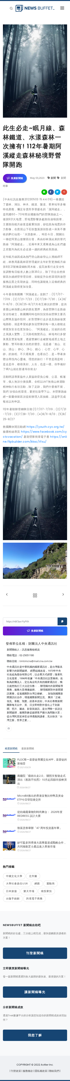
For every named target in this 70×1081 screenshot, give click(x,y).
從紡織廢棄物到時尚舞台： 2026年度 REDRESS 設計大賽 (39, 814)
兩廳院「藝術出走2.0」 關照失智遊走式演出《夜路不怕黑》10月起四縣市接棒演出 (42, 779)
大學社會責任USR (17, 883)
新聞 (53, 178)
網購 (37, 883)
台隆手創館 (13, 898)
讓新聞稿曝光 (35, 992)
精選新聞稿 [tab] (11, 748)
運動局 (50, 883)
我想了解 (35, 1035)
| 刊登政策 (16, 1071)
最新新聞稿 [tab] (27, 748)
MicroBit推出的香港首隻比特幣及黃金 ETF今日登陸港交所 (40, 797)
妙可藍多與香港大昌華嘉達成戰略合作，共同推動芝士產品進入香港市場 (41, 844)
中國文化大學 (14, 876)
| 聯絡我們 (54, 1071)
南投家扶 (46, 891)
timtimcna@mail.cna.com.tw (35, 661)
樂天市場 (29, 891)
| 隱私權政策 (40, 1071)
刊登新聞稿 (35, 953)
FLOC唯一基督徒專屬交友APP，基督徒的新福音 (42, 761)
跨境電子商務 (34, 898)
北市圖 (33, 876)
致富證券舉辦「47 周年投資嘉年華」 (39, 828)
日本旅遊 (11, 891)
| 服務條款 (27, 1071)
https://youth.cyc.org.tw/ (46, 427)
